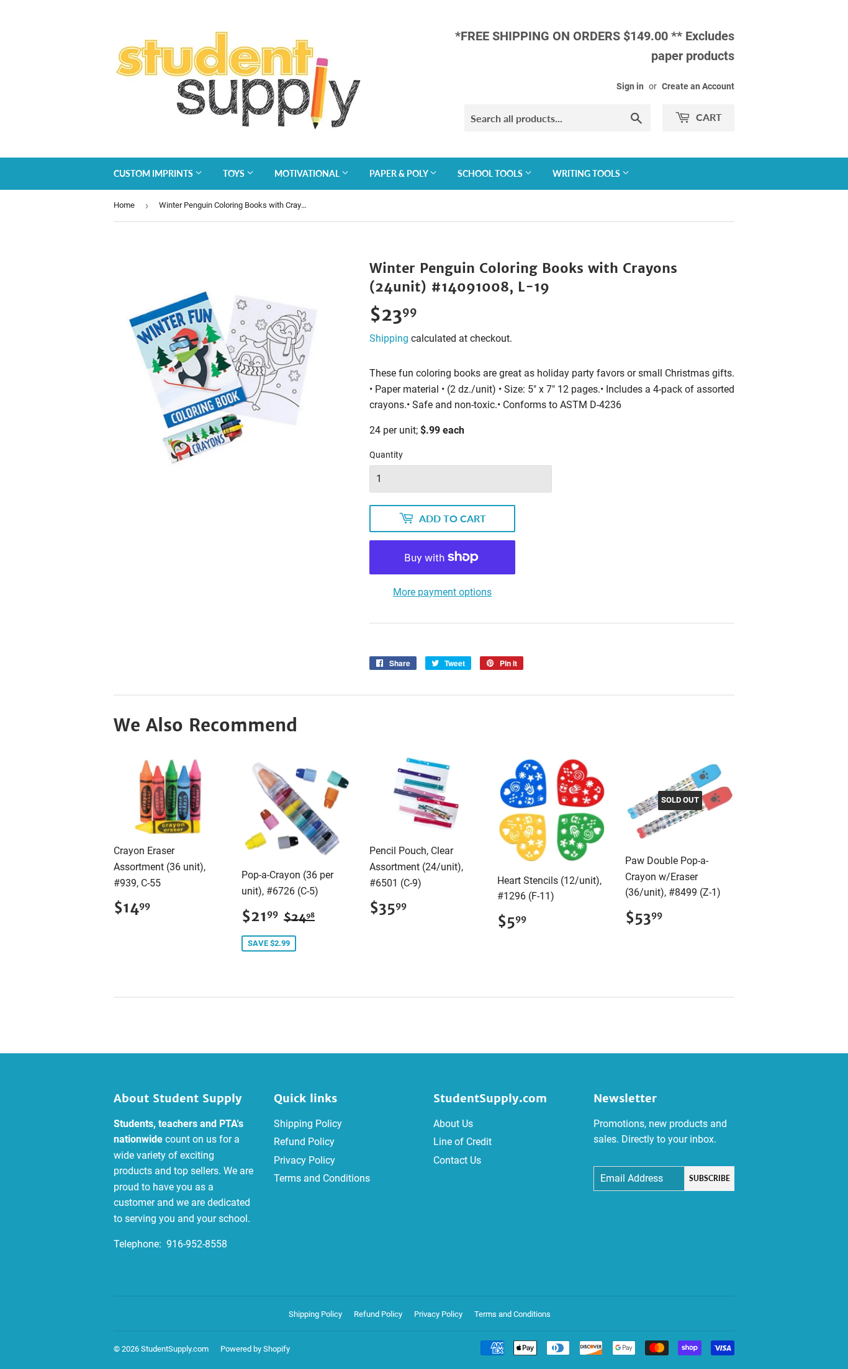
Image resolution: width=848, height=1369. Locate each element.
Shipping (388, 338)
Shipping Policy (308, 1124)
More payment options (442, 592)
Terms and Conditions (322, 1178)
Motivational (307, 173)
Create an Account (698, 86)
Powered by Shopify (255, 1348)
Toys (234, 173)
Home (124, 205)
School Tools (491, 173)
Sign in (630, 86)
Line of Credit (462, 1142)
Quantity (386, 455)
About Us (453, 1124)
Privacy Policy (304, 1160)
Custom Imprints (154, 173)
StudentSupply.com (175, 1348)
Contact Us (457, 1160)
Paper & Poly (399, 173)
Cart (707, 117)
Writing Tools (587, 173)
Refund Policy (304, 1142)
